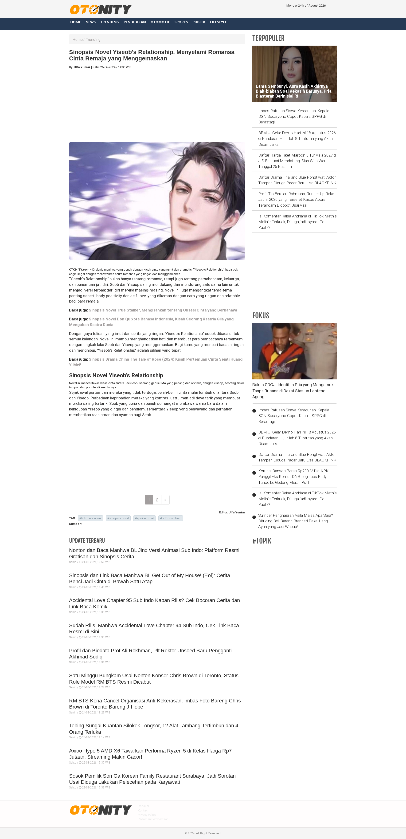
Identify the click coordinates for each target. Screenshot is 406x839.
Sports (181, 22)
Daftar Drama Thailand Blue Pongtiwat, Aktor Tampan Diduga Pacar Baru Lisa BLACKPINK (297, 180)
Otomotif (160, 22)
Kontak (143, 810)
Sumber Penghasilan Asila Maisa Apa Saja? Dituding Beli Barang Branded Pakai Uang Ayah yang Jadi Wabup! (295, 521)
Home (75, 22)
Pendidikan (135, 22)
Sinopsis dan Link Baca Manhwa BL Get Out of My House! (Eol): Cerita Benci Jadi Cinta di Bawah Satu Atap (149, 578)
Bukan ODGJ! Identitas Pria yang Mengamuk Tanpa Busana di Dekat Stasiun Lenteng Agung (293, 390)
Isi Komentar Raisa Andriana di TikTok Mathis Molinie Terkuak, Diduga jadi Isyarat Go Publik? (297, 222)
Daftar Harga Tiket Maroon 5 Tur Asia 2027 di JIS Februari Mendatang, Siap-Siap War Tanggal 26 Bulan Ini (297, 161)
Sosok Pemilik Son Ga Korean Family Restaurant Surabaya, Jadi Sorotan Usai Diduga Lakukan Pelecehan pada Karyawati (152, 779)
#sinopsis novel (118, 518)
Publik (198, 22)
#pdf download (170, 518)
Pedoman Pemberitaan (153, 819)
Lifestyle (218, 22)
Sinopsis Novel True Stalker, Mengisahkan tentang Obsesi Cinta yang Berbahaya (163, 310)
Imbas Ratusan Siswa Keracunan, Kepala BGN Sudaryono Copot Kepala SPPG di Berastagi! (293, 116)
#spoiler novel (144, 518)
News (91, 22)
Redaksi (143, 806)
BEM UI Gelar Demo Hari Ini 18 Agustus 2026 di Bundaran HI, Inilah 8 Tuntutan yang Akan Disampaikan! (297, 138)
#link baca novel (90, 518)
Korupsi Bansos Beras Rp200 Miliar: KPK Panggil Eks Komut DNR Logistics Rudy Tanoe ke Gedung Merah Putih (293, 477)
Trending (109, 22)
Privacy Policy (147, 814)
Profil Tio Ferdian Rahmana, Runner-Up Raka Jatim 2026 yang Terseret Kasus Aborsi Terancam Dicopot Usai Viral (296, 199)
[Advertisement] (157, 106)
